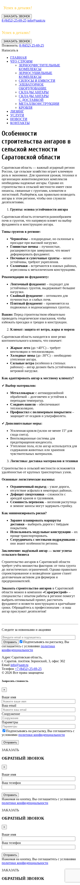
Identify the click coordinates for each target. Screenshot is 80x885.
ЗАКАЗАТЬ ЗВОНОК (16, 16)
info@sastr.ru (36, 20)
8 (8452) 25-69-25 (14, 20)
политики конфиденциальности (28, 648)
